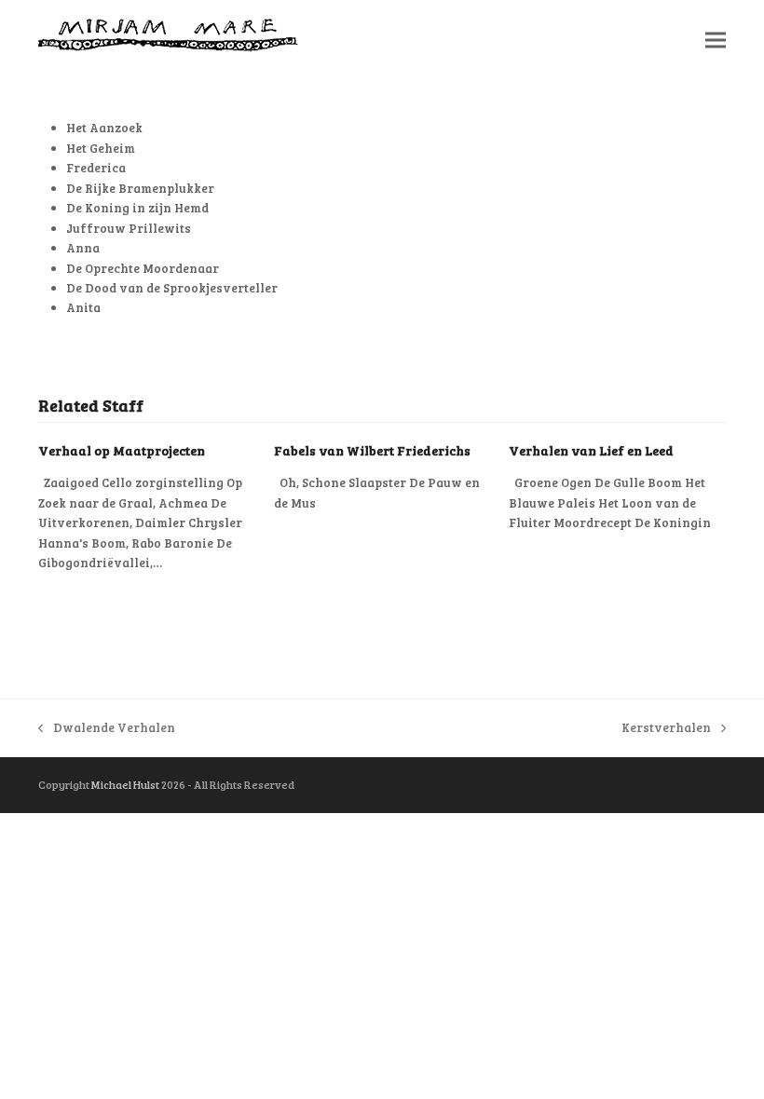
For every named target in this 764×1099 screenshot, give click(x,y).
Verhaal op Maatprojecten (121, 450)
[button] (715, 40)
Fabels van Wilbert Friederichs (372, 450)
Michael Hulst (125, 784)
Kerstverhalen (666, 728)
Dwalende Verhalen (106, 728)
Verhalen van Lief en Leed (591, 450)
